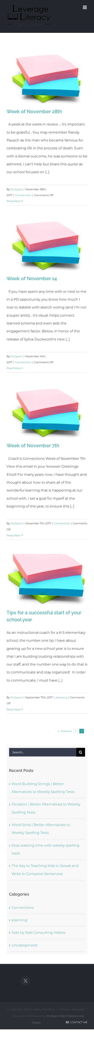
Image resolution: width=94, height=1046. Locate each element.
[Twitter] (25, 981)
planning (61, 697)
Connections (23, 195)
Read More (14, 201)
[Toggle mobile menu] (85, 7)
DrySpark (16, 189)
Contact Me (78, 1022)
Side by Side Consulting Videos (38, 932)
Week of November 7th (33, 445)
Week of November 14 (32, 278)
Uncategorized (24, 945)
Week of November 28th (34, 111)
